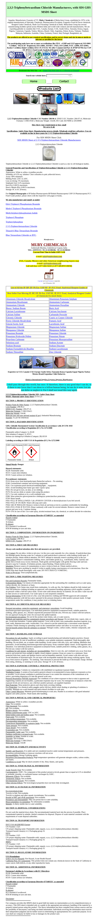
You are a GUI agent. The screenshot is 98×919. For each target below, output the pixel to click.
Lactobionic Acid (56, 324)
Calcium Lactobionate (15, 311)
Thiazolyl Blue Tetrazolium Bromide (22, 230)
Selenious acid (12, 342)
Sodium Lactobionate (58, 349)
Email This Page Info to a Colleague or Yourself (61, 71)
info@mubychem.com (52, 256)
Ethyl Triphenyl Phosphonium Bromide (23, 204)
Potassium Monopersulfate (60, 339)
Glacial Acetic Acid (14, 324)
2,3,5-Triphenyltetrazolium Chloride (21, 226)
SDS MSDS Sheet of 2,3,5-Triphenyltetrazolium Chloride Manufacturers (49, 140)
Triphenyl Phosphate (15, 217)
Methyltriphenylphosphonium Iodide (22, 213)
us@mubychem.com (52, 263)
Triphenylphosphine (14, 222)
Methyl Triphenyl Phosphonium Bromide (23, 208)
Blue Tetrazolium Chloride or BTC (21, 235)
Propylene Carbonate (15, 339)
